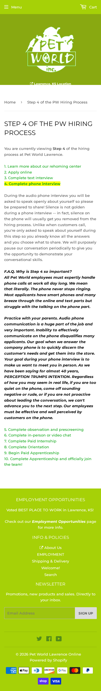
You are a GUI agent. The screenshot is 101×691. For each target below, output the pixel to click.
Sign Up (86, 613)
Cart (92, 7)
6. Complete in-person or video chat (37, 435)
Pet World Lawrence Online (55, 654)
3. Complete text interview (28, 177)
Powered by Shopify (48, 660)
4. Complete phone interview (32, 183)
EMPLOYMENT (50, 554)
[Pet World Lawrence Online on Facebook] (49, 639)
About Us (52, 547)
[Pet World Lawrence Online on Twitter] (39, 639)
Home (10, 102)
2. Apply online (18, 172)
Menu (16, 7)
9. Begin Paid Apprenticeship (31, 453)
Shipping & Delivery (50, 561)
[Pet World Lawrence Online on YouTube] (59, 639)
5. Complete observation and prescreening (44, 429)
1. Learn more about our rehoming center (42, 166)
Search (50, 574)
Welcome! (50, 568)
